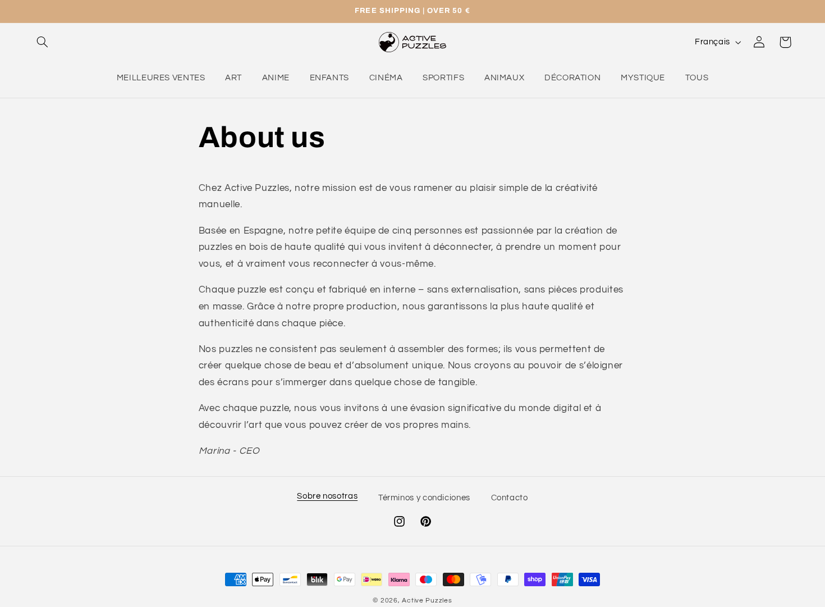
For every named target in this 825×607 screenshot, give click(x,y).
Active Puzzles (427, 600)
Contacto (509, 498)
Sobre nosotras (327, 496)
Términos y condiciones (424, 498)
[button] (43, 42)
